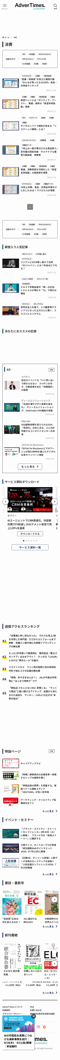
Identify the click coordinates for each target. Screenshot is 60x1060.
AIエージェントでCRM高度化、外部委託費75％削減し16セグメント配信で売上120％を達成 (30, 524)
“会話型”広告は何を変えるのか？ (11, 920)
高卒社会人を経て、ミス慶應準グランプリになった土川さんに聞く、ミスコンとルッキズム (38, 310)
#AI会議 (32, 54)
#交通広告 (26, 283)
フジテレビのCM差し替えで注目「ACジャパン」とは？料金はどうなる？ (39, 265)
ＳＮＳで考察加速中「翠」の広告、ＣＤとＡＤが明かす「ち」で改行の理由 (38, 290)
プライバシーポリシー (12, 1013)
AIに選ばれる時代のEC (30, 920)
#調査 (33, 97)
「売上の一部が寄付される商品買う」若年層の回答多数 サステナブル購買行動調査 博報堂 (39, 151)
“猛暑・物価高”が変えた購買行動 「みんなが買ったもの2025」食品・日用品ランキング (39, 82)
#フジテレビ (26, 259)
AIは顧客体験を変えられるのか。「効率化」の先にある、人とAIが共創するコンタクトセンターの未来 (38, 429)
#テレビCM (41, 59)
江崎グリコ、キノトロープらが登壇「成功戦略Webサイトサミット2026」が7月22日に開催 (38, 848)
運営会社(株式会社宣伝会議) (42, 1013)
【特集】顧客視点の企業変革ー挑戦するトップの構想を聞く (38, 776)
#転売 (44, 63)
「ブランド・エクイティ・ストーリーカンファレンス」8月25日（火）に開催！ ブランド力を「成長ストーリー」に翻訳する (38, 833)
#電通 (52, 97)
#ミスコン (26, 304)
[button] (5, 501)
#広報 (36, 63)
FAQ (32, 1006)
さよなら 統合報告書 (12, 972)
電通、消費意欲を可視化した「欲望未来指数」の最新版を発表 (38, 171)
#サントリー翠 (42, 279)
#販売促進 (47, 76)
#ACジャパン (27, 254)
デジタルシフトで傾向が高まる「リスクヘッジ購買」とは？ (38, 127)
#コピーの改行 (27, 279)
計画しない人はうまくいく (33, 972)
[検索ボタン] (55, 7)
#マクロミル (26, 76)
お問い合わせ (36, 1010)
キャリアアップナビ (31, 763)
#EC (23, 117)
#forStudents (45, 54)
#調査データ (26, 145)
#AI (23, 54)
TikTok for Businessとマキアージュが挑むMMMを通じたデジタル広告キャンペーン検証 (38, 451)
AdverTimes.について (12, 1006)
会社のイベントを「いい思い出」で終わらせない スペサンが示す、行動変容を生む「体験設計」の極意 (38, 384)
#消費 (37, 76)
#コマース (33, 117)
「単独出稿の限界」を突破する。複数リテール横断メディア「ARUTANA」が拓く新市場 (38, 789)
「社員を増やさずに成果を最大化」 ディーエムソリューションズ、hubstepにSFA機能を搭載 (37, 407)
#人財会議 (26, 63)
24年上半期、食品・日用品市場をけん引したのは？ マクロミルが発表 (39, 188)
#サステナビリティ (29, 140)
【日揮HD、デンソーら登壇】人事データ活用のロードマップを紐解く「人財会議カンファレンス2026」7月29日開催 (39, 862)
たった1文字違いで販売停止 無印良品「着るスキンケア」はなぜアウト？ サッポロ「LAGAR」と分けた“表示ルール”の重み (33, 656)
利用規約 (6, 1010)
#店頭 (43, 117)
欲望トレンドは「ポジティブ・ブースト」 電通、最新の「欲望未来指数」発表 (38, 103)
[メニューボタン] (5, 7)
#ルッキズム (38, 304)
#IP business (27, 59)
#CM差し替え (41, 254)
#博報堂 (43, 140)
